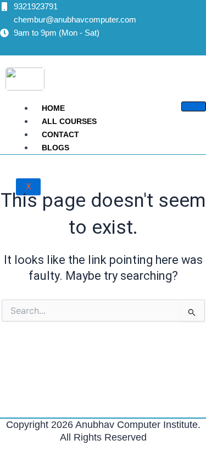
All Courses (69, 121)
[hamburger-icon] (193, 106)
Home (53, 108)
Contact (60, 134)
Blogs (55, 147)
